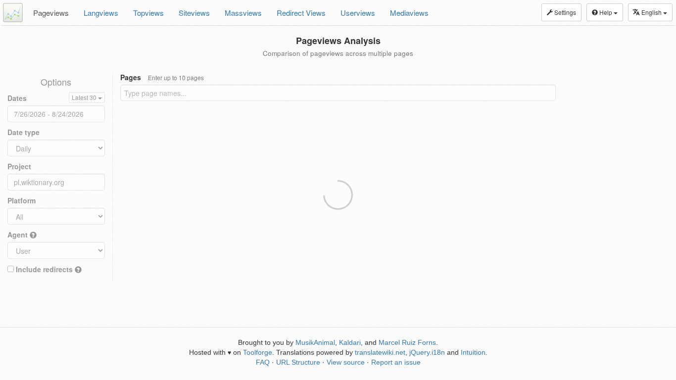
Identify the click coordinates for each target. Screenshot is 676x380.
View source (346, 362)
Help (606, 12)
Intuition (473, 352)
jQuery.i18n (427, 352)
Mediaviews (409, 12)
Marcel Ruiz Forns (407, 342)
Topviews (148, 12)
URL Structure (298, 362)
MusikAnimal (315, 342)
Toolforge (257, 352)
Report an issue (396, 362)
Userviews (357, 12)
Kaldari (350, 342)
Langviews (101, 12)
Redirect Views (301, 12)
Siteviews (194, 12)
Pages (162, 77)
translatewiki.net (380, 352)
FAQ (263, 362)
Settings (564, 12)
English (652, 12)
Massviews (243, 12)
